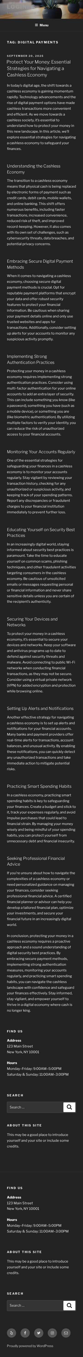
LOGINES (21, 6)
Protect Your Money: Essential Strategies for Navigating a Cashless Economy (38, 68)
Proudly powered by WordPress (30, 1346)
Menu (44, 25)
